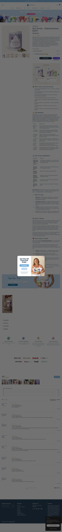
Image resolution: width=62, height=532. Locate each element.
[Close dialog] (43, 256)
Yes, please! (24, 265)
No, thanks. (24, 268)
